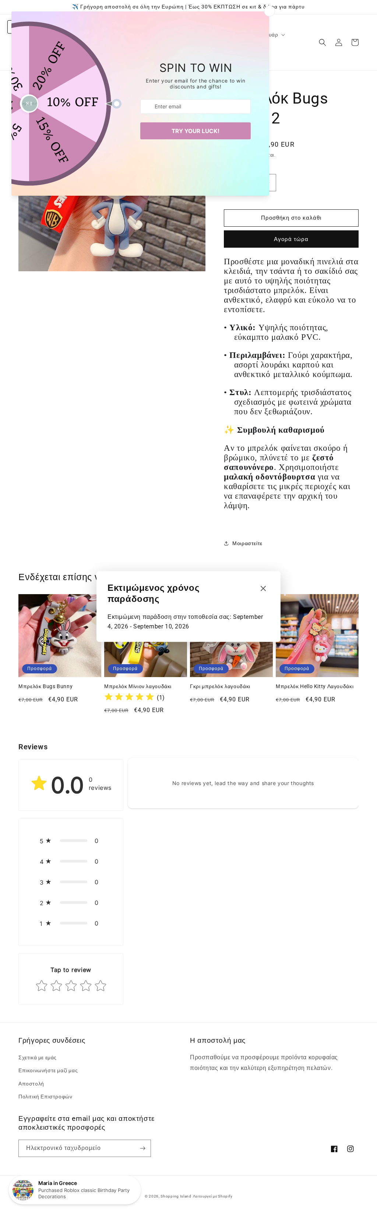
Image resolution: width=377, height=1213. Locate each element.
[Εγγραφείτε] (142, 1148)
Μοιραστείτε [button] (247, 543)
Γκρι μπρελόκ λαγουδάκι (220, 686)
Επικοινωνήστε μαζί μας (48, 1070)
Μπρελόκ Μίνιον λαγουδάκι (138, 686)
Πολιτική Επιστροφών (45, 1096)
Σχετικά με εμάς (37, 1057)
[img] (129, 698)
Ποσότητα (235, 168)
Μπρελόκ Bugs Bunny (45, 686)
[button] (322, 42)
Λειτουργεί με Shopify (213, 1196)
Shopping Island (176, 1196)
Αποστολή (31, 1084)
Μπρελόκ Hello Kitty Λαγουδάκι (314, 686)
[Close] (263, 589)
